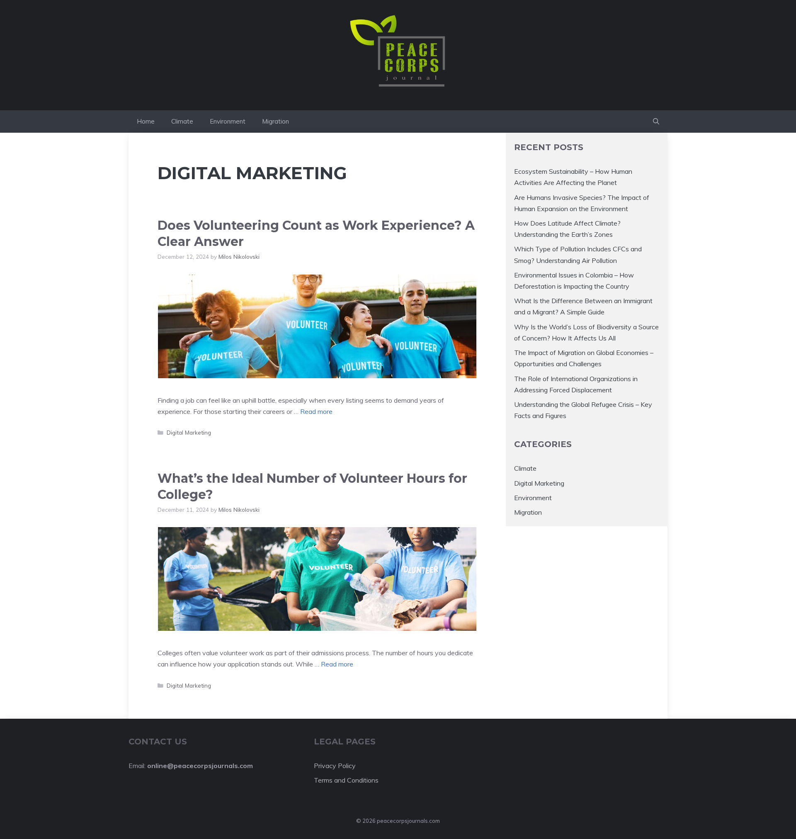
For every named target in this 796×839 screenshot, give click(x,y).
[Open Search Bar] (656, 121)
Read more (316, 411)
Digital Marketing (189, 432)
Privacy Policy (335, 765)
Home (146, 121)
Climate (182, 121)
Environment (227, 121)
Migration (275, 121)
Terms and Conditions (346, 780)
